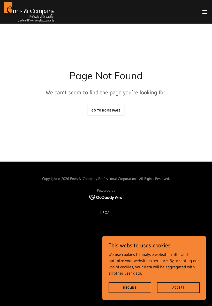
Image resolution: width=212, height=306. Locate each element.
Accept (178, 287)
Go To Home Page (106, 110)
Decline (130, 287)
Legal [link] (106, 212)
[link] (29, 12)
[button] (205, 12)
